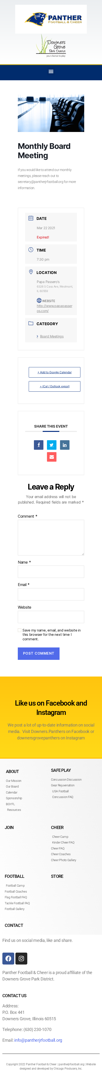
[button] (51, 71)
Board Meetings (52, 336)
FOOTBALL (14, 876)
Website (24, 607)
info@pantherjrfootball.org (38, 1040)
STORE (57, 876)
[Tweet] (51, 445)
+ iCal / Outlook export (55, 386)
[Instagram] (21, 959)
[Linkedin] (65, 445)
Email (24, 585)
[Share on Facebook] (38, 445)
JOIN (9, 827)
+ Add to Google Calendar (54, 372)
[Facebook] (8, 959)
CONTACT (14, 925)
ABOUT (12, 771)
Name (24, 562)
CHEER (57, 827)
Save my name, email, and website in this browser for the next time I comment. (52, 635)
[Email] (51, 457)
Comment (27, 516)
